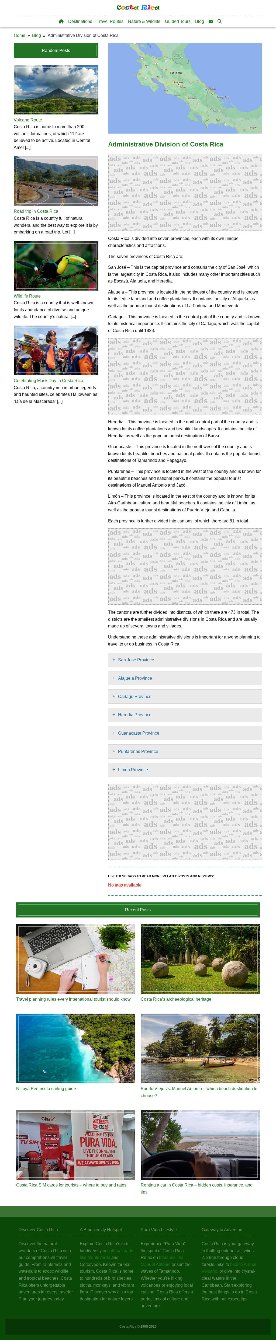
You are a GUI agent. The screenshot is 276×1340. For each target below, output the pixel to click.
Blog (199, 21)
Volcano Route (28, 120)
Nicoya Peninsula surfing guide (46, 1088)
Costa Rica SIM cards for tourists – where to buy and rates (71, 1185)
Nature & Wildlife (144, 21)
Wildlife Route (27, 296)
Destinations (80, 21)
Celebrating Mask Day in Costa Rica (48, 380)
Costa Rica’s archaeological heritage (176, 999)
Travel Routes (110, 21)
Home (19, 35)
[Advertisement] (185, 193)
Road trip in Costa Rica (36, 211)
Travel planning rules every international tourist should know (73, 999)
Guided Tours (178, 21)
